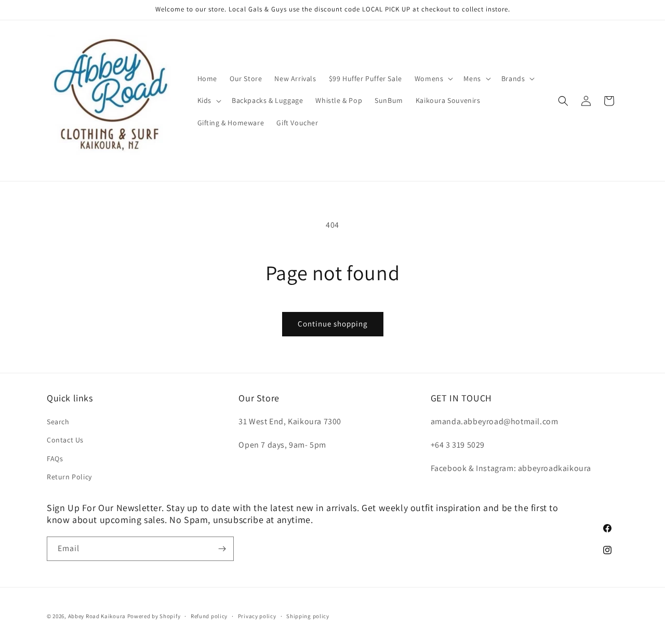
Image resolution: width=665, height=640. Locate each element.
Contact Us (65, 440)
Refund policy (209, 616)
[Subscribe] (221, 549)
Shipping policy (307, 616)
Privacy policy (257, 616)
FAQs (55, 458)
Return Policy (69, 476)
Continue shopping (333, 324)
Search (58, 421)
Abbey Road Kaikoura (97, 616)
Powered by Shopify (154, 616)
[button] (433, 78)
